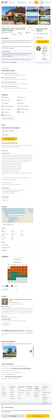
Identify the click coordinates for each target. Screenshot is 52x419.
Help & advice (28, 390)
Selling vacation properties (45, 398)
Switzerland (4, 392)
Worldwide (12, 396)
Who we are (45, 388)
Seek (19, 388)
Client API (36, 392)
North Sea (12, 390)
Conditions (45, 400)
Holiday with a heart (46, 392)
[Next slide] (31, 351)
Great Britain (4, 394)
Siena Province (23, 27)
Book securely (20, 392)
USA (3, 396)
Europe (9, 27)
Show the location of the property (17, 215)
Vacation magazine (21, 390)
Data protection (45, 402)
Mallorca (11, 388)
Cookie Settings (13, 416)
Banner (27, 392)
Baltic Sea (12, 392)
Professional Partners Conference (36, 395)
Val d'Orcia (29, 27)
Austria (3, 390)
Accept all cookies (38, 416)
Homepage (4, 27)
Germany (3, 388)
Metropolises (12, 398)
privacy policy (7, 411)
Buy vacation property (45, 395)
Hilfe (19, 394)
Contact (19, 398)
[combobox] (2, 289)
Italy (13, 27)
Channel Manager (37, 390)
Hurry (44, 390)
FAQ (19, 396)
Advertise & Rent (29, 388)
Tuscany (16, 27)
